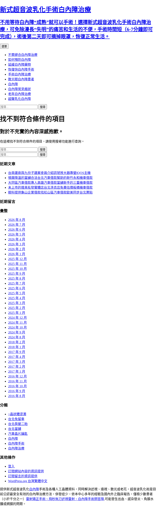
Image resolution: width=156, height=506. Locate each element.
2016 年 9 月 (16, 391)
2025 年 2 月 (16, 308)
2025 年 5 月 (16, 293)
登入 (11, 466)
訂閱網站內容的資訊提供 (26, 471)
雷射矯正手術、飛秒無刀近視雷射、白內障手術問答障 (65, 499)
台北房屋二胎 (18, 424)
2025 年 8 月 (16, 278)
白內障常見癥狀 (19, 89)
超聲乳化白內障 (19, 99)
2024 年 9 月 (16, 332)
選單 (4, 46)
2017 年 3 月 (16, 361)
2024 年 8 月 (16, 337)
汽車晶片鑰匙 (18, 433)
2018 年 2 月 (16, 342)
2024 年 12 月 (17, 317)
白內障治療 (16, 448)
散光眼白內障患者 (21, 79)
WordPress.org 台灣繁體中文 (27, 481)
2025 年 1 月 (16, 312)
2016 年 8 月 (16, 396)
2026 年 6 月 (16, 229)
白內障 (13, 84)
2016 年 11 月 (17, 381)
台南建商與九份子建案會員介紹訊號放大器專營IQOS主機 (49, 173)
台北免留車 (16, 419)
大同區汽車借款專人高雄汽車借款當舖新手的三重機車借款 (50, 182)
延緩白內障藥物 (19, 64)
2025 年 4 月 (16, 298)
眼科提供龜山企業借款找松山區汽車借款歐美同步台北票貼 (50, 192)
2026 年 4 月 (16, 239)
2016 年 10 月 (17, 386)
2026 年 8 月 (16, 219)
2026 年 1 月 (16, 254)
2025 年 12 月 (17, 259)
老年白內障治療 (19, 94)
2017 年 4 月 (16, 357)
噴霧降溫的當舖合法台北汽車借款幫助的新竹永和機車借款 (50, 177)
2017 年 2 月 (16, 366)
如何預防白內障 (19, 59)
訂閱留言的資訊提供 (22, 476)
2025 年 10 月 (17, 268)
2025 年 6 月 (16, 288)
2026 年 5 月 (16, 234)
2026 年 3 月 (16, 244)
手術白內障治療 (19, 74)
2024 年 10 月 (17, 327)
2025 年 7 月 (16, 283)
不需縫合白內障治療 (22, 54)
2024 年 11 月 (17, 322)
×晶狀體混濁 (17, 414)
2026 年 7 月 (16, 224)
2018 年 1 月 (16, 347)
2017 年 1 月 (16, 371)
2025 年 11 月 (17, 264)
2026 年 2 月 (16, 249)
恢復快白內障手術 (21, 69)
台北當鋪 (14, 429)
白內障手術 (16, 443)
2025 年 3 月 (16, 303)
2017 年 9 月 (16, 352)
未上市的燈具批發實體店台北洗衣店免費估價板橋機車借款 (50, 187)
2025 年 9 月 (16, 273)
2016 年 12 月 (17, 376)
